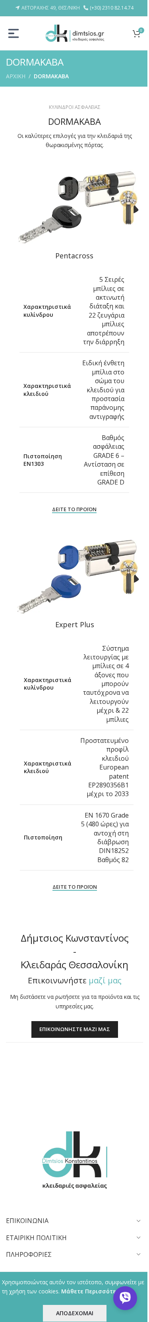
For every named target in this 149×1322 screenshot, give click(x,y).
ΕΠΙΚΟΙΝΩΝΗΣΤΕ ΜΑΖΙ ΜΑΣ (74, 1029)
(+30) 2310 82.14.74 (112, 7)
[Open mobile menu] (13, 33)
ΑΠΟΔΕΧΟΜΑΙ (74, 1313)
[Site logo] (74, 32)
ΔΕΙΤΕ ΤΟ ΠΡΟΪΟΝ (74, 509)
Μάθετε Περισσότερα (92, 1291)
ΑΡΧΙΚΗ (15, 76)
